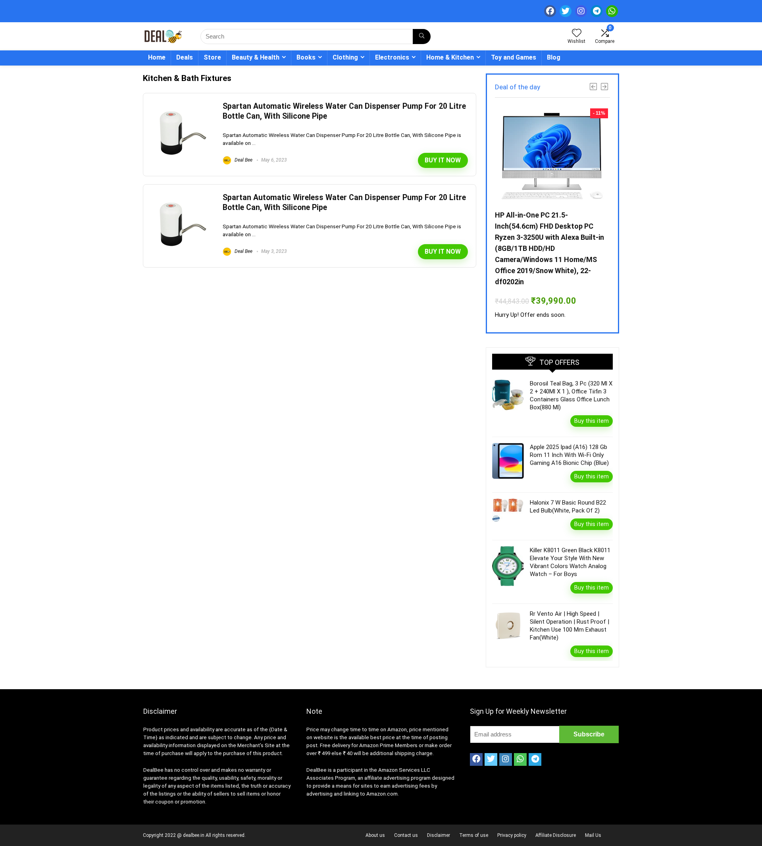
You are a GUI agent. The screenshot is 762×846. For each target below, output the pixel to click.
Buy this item (591, 421)
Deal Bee (242, 160)
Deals (184, 57)
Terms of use (473, 835)
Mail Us (593, 835)
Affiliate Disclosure (555, 835)
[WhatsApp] (612, 11)
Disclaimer (438, 835)
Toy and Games (513, 57)
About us (375, 835)
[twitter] (566, 11)
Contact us (406, 835)
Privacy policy (511, 835)
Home (156, 57)
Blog (553, 57)
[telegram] (596, 11)
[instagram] (581, 11)
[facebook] (550, 11)
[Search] (422, 36)
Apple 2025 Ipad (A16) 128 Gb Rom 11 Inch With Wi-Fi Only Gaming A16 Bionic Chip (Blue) (569, 454)
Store (212, 57)
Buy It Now (443, 160)
